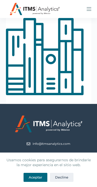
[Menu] (89, 9)
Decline (61, 177)
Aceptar (35, 177)
